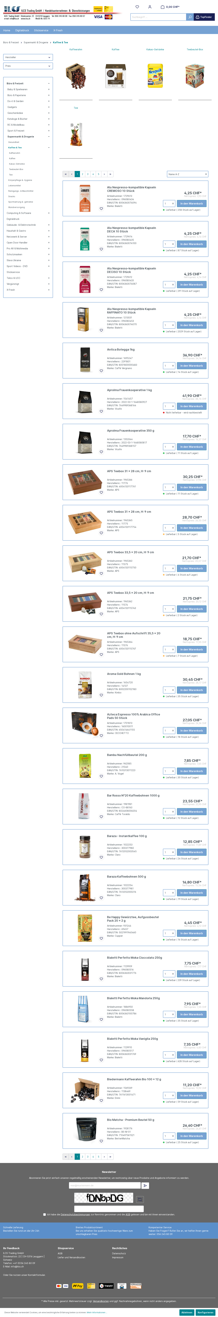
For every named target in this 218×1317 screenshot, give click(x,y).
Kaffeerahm (14, 153)
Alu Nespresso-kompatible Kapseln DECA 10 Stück (131, 229)
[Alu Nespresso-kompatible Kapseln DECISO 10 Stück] (85, 279)
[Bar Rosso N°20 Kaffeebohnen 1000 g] (85, 807)
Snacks (11, 196)
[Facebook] (153, 1286)
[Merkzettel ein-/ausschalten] (101, 208)
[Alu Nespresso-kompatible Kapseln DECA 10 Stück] (85, 239)
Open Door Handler (17, 242)
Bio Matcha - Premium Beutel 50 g (130, 1119)
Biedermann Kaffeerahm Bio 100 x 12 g (134, 1079)
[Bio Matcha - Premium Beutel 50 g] (85, 1131)
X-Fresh (11, 289)
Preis (8, 65)
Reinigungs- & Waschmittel (20, 191)
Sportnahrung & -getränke (20, 202)
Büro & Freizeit (15, 83)
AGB (128, 1214)
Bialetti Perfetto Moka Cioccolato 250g (134, 957)
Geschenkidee (15, 113)
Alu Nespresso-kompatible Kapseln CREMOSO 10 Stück (131, 189)
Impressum (117, 1257)
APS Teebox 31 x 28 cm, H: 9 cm (129, 471)
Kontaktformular (36, 1275)
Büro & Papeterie (17, 95)
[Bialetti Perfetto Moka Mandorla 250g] (85, 1009)
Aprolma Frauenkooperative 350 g (130, 430)
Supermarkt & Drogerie (21, 136)
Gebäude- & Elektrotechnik (21, 224)
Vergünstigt (13, 284)
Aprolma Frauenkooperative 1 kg (129, 390)
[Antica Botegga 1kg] (85, 361)
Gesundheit (13, 142)
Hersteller (10, 57)
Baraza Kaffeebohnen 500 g (126, 876)
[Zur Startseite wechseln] (63, 12)
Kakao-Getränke (17, 164)
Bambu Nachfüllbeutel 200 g (127, 755)
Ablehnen (186, 1312)
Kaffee (12, 158)
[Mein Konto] (150, 7)
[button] (48, 83)
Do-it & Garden (16, 101)
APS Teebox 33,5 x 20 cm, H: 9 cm (130, 552)
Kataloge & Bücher (17, 118)
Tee (11, 175)
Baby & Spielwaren (17, 89)
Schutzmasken (14, 254)
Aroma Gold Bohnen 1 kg (124, 673)
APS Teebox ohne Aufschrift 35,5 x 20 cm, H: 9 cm (133, 635)
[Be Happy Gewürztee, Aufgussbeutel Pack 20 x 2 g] (85, 928)
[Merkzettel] (137, 7)
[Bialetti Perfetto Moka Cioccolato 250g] (85, 969)
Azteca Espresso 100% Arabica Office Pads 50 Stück (133, 716)
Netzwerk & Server (17, 236)
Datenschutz (119, 1253)
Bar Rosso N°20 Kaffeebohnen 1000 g (133, 795)
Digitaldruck (13, 219)
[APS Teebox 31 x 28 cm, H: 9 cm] (85, 482)
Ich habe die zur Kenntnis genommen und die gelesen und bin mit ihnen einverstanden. (111, 1214)
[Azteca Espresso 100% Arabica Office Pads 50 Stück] (85, 725)
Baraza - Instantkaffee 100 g (127, 836)
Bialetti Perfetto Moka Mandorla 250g (133, 998)
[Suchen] (190, 17)
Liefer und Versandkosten (71, 1257)
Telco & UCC (13, 278)
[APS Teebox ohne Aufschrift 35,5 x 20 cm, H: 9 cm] (85, 644)
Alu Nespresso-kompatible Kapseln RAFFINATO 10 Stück (131, 310)
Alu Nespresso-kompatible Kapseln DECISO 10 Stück (131, 270)
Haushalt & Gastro (16, 230)
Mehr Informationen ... (97, 1312)
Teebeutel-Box (16, 169)
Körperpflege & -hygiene (20, 180)
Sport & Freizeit (16, 130)
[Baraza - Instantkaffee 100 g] (85, 847)
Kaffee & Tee (15, 147)
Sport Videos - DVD (17, 266)
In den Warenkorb (191, 203)
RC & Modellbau (16, 124)
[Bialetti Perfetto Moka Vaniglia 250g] (85, 1050)
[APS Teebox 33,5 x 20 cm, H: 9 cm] (85, 563)
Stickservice (13, 272)
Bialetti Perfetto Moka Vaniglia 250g (132, 1038)
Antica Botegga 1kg (121, 349)
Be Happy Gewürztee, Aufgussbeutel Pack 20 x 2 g (133, 918)
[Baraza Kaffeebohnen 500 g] (85, 888)
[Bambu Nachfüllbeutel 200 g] (85, 766)
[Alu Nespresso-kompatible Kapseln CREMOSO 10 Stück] (85, 198)
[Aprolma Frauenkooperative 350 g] (85, 442)
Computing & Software (19, 213)
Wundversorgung (16, 207)
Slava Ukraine (14, 260)
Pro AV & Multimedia (17, 248)
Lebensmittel (14, 185)
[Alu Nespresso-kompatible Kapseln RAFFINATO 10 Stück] (85, 320)
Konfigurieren (205, 1312)
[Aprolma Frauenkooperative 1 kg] (85, 401)
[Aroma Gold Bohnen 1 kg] (85, 685)
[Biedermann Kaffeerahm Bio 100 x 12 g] (85, 1090)
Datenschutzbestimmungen (75, 1214)
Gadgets (12, 107)
